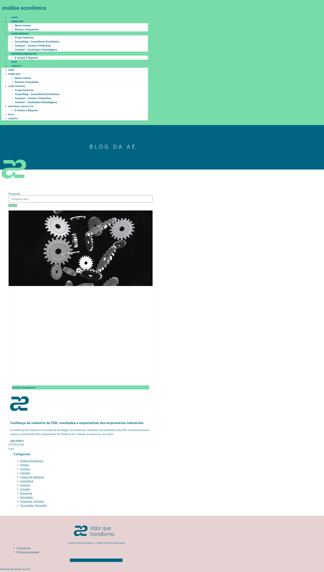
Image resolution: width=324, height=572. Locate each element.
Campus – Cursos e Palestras (33, 45)
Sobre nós (17, 21)
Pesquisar (14, 193)
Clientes (25, 473)
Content (25, 485)
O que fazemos (19, 33)
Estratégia (26, 497)
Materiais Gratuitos (24, 53)
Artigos (24, 464)
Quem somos (23, 25)
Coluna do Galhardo (32, 477)
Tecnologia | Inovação (33, 505)
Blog (14, 62)
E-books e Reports (26, 57)
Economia (26, 493)
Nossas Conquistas (26, 29)
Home (14, 17)
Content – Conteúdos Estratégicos (36, 49)
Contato (16, 66)
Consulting (26, 481)
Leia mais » (17, 440)
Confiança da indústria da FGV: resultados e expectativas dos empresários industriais (76, 422)
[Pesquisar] (12, 205)
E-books (25, 489)
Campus (25, 469)
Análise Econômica (31, 460)
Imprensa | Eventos (32, 501)
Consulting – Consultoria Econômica (37, 41)
